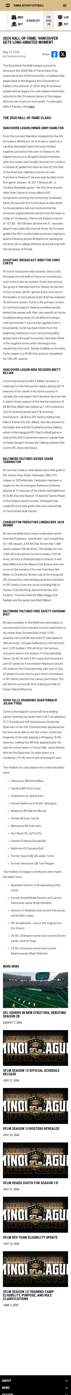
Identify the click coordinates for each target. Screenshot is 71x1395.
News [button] (6, 1387)
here (32, 106)
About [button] (6, 1380)
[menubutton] (64, 5)
